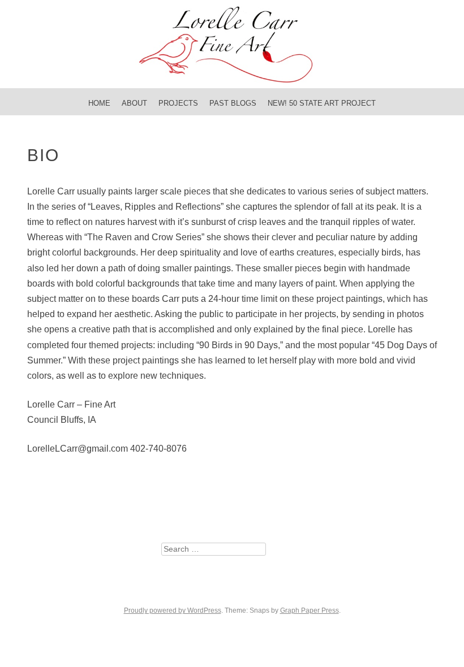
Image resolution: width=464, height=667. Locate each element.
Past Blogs (232, 103)
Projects (178, 103)
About (134, 103)
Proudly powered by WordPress (172, 610)
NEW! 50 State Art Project (322, 103)
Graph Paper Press (309, 610)
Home (99, 103)
